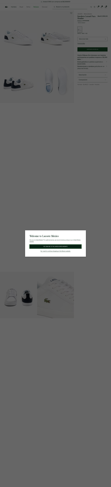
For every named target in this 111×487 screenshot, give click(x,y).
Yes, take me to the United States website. (55, 246)
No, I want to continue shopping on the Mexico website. (55, 251)
